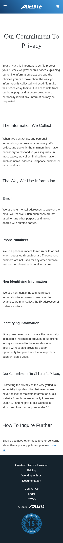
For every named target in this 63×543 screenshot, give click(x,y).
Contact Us (32, 488)
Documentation (31, 480)
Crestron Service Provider (31, 465)
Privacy (31, 499)
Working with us (32, 475)
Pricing (31, 470)
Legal (31, 494)
